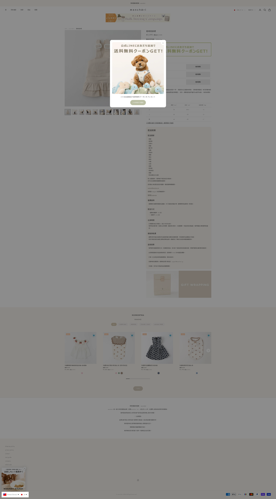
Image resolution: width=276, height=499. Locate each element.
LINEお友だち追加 (138, 103)
